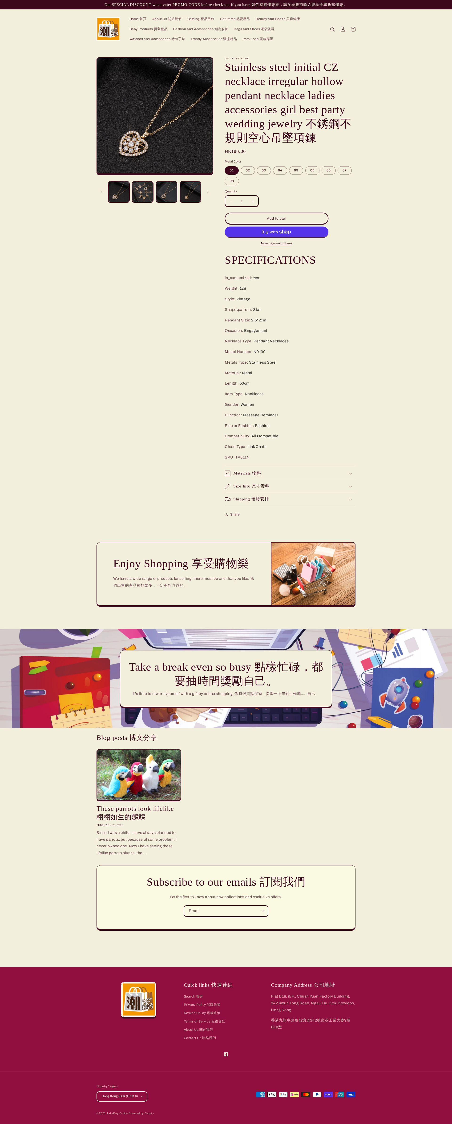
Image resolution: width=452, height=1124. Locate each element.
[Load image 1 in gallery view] (118, 192)
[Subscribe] (263, 911)
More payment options (276, 243)
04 (280, 170)
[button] (332, 29)
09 (296, 170)
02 (248, 170)
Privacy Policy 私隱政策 (202, 1004)
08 (232, 181)
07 (345, 170)
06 (329, 170)
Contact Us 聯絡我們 (200, 1038)
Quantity (231, 191)
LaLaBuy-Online (117, 1113)
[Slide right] (208, 192)
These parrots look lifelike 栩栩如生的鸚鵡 (135, 813)
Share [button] (235, 514)
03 (264, 170)
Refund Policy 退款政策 (202, 1013)
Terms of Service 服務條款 (204, 1021)
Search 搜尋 (193, 996)
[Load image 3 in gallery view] (166, 192)
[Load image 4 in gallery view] (190, 192)
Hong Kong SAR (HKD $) (120, 1096)
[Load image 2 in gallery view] (142, 192)
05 (312, 170)
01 (232, 170)
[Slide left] (102, 192)
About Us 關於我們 (198, 1029)
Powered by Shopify (141, 1113)
